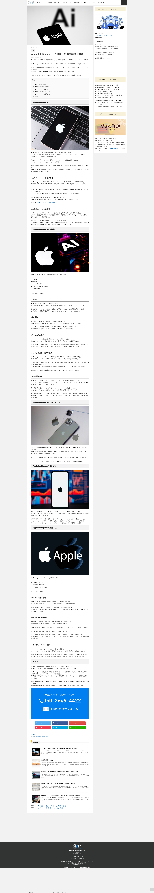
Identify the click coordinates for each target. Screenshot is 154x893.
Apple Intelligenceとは (39, 84)
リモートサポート (67, 2)
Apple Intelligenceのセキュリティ (42, 89)
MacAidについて (40, 2)
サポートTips (45, 736)
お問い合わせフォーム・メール (103, 35)
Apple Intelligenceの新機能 (41, 86)
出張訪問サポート (78, 2)
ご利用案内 (49, 2)
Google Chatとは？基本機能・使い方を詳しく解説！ (50, 808)
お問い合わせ (101, 2)
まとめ (35, 96)
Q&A (94, 2)
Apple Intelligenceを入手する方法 (46, 202)
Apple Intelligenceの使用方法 (41, 91)
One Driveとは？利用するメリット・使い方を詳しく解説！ (52, 806)
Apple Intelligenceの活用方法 (41, 94)
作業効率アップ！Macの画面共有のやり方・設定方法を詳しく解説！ (60, 795)
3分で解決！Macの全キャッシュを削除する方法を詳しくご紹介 (59, 748)
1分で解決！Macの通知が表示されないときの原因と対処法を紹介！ (60, 771)
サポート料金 (57, 2)
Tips (34, 734)
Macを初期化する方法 (47, 760)
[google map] (107, 67)
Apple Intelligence (37, 736)
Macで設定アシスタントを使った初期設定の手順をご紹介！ (58, 783)
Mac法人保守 (87, 2)
